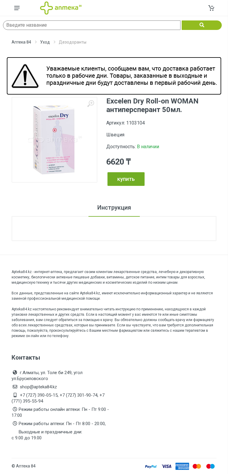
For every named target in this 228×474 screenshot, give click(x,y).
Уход (45, 42)
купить (126, 179)
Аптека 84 (21, 42)
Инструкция (114, 207)
